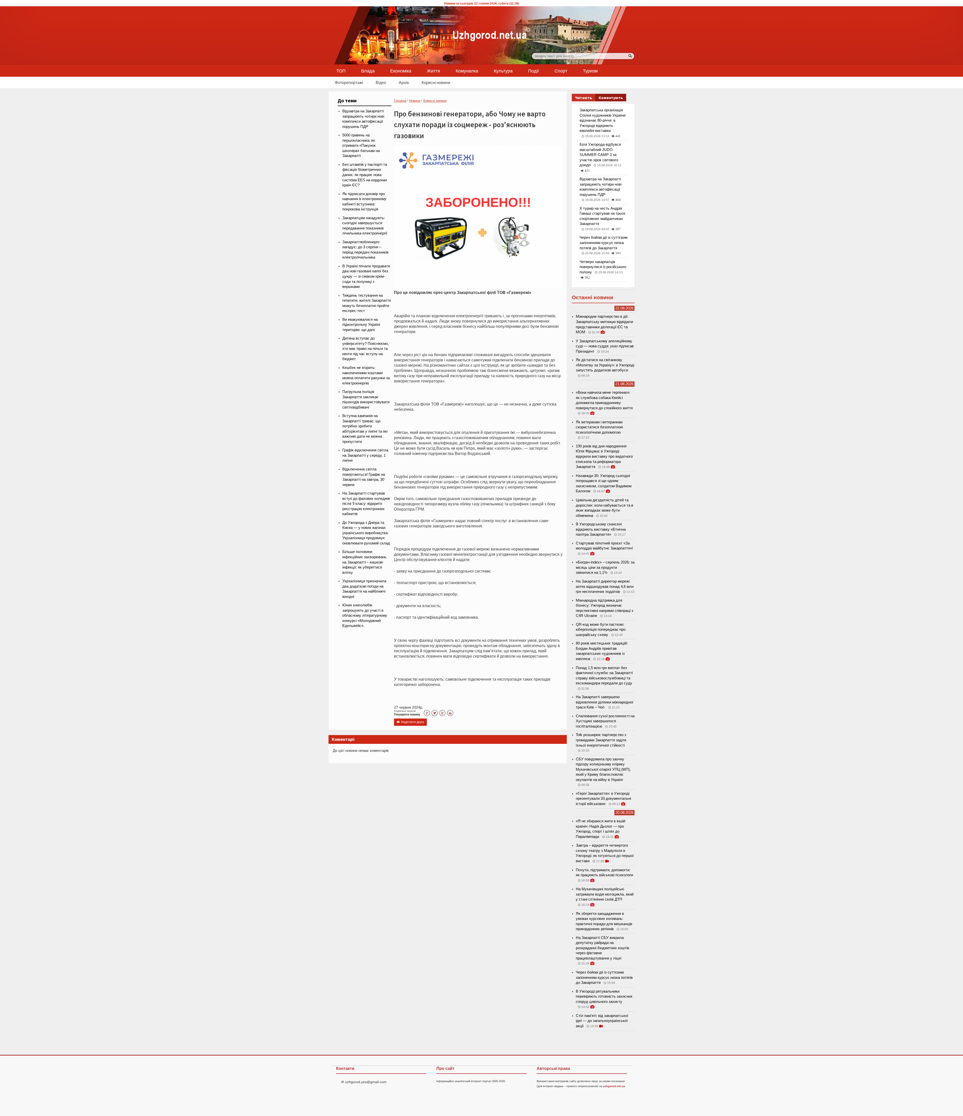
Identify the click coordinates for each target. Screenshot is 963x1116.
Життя (433, 70)
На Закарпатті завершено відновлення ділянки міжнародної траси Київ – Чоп (604, 702)
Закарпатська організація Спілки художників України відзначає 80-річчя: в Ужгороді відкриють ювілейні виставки (602, 120)
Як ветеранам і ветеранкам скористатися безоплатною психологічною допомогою (599, 427)
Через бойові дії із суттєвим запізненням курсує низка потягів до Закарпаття (603, 242)
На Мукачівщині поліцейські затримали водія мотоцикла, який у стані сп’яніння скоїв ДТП (604, 894)
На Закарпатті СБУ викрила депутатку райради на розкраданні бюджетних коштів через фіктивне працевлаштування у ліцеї (602, 948)
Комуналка (467, 70)
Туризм (590, 70)
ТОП (341, 70)
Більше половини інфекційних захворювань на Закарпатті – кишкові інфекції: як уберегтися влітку (364, 562)
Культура (503, 70)
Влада (368, 70)
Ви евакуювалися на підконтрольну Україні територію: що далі (361, 324)
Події (533, 70)
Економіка (400, 70)
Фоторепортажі (349, 82)
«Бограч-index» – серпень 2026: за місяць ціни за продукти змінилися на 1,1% (605, 567)
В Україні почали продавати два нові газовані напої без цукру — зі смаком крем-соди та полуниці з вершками (366, 276)
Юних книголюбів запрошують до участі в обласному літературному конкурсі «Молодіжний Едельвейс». (364, 615)
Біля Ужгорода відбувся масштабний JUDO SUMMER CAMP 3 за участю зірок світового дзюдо (600, 154)
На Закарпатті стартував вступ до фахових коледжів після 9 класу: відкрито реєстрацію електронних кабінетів (366, 503)
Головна (400, 101)
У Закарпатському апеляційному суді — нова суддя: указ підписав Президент (605, 346)
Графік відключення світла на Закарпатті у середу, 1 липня (365, 455)
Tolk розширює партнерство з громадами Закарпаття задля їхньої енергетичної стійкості (601, 740)
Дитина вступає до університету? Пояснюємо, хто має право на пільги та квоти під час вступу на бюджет (365, 348)
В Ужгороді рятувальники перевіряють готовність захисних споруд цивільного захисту (604, 996)
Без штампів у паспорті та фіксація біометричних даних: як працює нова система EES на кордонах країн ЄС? (364, 175)
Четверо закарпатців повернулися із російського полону (603, 267)
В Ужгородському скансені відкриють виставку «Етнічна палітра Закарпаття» (601, 529)
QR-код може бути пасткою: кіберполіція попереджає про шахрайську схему (600, 629)
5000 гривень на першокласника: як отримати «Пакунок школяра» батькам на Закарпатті (361, 145)
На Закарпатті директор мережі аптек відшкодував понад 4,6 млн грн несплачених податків (604, 586)
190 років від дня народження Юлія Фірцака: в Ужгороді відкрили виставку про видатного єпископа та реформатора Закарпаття (604, 456)
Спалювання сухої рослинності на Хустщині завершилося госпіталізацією (605, 721)
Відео (381, 82)
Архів (404, 82)
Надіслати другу (410, 722)
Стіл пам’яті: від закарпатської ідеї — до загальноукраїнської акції (602, 1021)
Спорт (560, 70)
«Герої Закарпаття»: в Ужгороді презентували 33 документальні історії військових (603, 798)
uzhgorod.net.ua (614, 1086)
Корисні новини (436, 82)
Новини (414, 101)
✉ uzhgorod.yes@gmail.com (363, 1082)
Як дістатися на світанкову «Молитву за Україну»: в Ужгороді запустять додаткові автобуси (605, 365)
